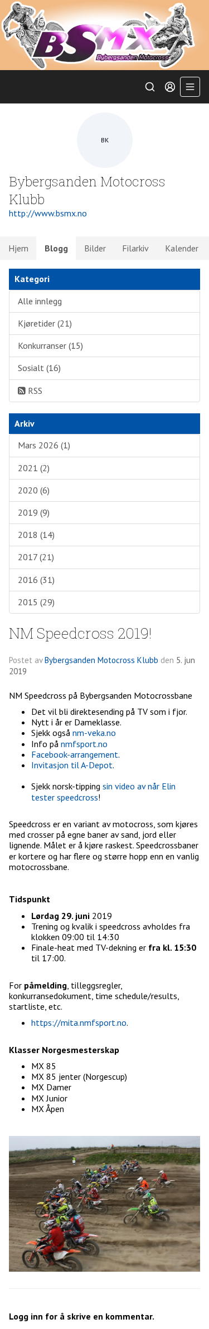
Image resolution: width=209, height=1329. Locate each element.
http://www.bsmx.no (48, 213)
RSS (34, 390)
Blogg (56, 248)
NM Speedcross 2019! (80, 633)
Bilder (95, 248)
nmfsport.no (84, 743)
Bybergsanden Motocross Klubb (101, 660)
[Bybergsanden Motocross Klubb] (104, 35)
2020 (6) (34, 490)
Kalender (181, 248)
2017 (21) (36, 556)
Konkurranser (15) (50, 345)
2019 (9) (34, 512)
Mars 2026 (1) (44, 445)
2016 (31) (36, 579)
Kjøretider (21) (45, 323)
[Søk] (150, 87)
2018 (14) (36, 534)
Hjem (18, 248)
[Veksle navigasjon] (190, 87)
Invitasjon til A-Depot (72, 764)
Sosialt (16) (39, 367)
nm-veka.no (94, 732)
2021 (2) (34, 467)
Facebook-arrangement (74, 754)
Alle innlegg (40, 301)
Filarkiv (135, 248)
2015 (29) (36, 601)
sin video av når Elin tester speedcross (103, 791)
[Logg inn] (170, 87)
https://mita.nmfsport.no (79, 1022)
